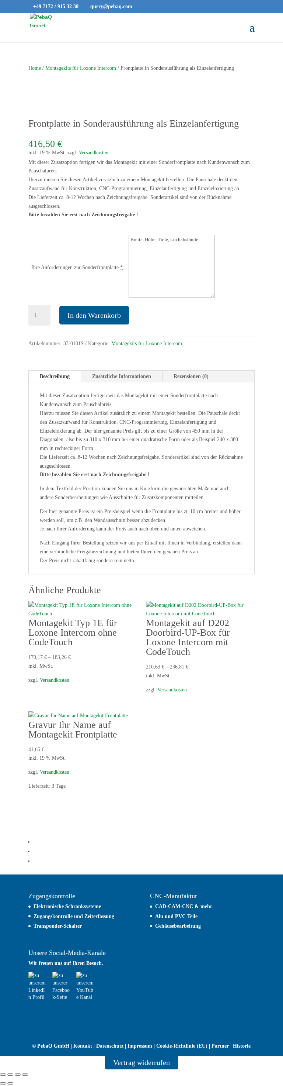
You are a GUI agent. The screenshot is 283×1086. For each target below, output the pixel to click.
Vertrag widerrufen (141, 1062)
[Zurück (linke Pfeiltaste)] (3, 1083)
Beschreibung (55, 376)
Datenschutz (109, 1046)
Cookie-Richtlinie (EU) (181, 1046)
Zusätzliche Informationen (121, 376)
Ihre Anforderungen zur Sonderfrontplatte (75, 267)
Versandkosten (93, 152)
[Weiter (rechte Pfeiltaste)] (10, 1083)
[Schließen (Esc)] (25, 1074)
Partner (220, 1046)
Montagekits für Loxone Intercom (80, 68)
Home (34, 68)
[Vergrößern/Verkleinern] (3, 1074)
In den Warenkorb (94, 315)
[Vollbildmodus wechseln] (10, 1074)
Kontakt (82, 1046)
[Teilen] (18, 1074)
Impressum (139, 1046)
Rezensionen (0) (191, 376)
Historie (242, 1046)
